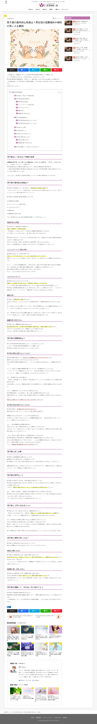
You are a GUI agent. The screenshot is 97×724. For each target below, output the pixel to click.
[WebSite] (22, 680)
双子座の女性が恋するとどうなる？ (27, 123)
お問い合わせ (58, 717)
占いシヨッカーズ (45, 720)
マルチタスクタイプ (23, 107)
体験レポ (57, 9)
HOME (7, 712)
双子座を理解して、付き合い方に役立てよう (28, 146)
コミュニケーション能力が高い (26, 104)
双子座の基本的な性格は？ (23, 98)
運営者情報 (38, 717)
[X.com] (28, 680)
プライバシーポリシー (48, 717)
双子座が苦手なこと (21, 130)
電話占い (51, 9)
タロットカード (65, 9)
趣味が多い (21, 110)
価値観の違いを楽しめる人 (25, 142)
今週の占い (45, 9)
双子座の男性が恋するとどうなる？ (27, 120)
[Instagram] (35, 680)
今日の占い (30, 9)
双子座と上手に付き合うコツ (23, 133)
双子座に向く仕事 (21, 127)
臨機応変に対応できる (24, 113)
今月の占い (37, 9)
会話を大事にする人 (23, 139)
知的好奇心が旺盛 (23, 101)
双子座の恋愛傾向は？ (22, 117)
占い (5, 15)
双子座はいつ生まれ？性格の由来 (25, 95)
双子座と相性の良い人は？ (23, 137)
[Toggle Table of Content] (58, 92)
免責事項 (65, 717)
